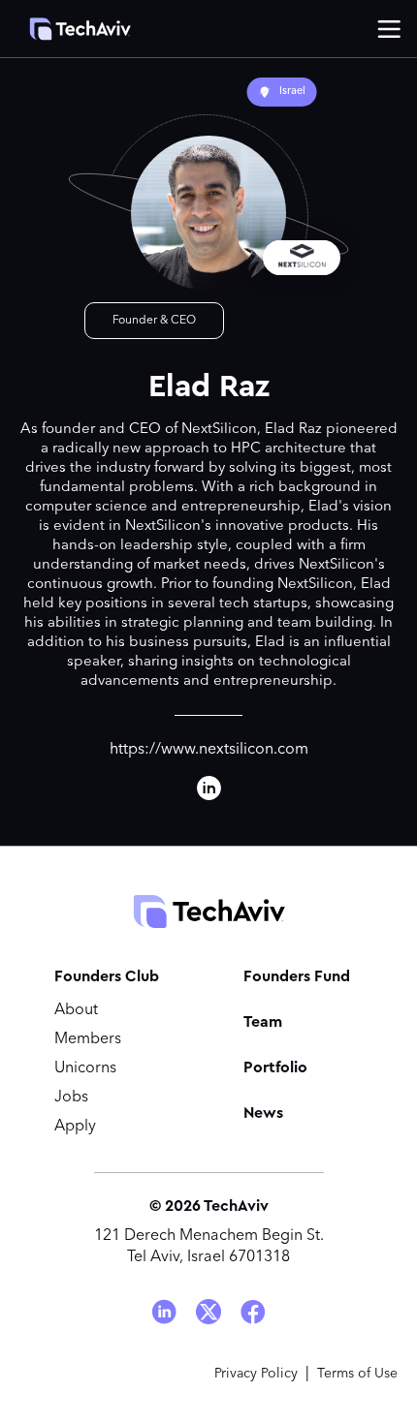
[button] (389, 29)
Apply (75, 1126)
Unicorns (85, 1068)
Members (87, 1039)
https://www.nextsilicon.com (209, 750)
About (76, 1010)
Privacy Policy (256, 1373)
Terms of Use (357, 1373)
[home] (70, 29)
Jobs (71, 1097)
